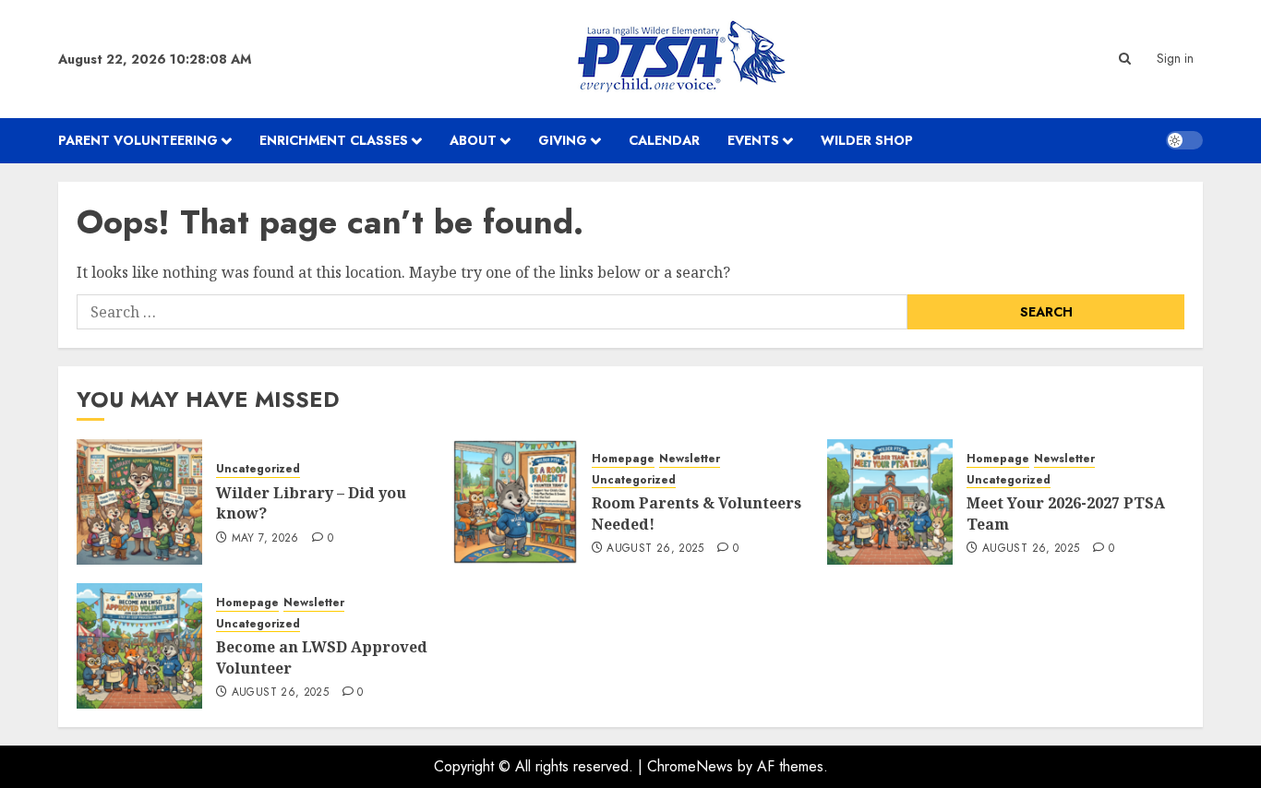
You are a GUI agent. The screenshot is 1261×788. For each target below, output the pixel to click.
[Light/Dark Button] (1184, 140)
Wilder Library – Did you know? (311, 503)
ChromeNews (690, 766)
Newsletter (689, 459)
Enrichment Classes (333, 140)
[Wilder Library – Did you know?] (139, 502)
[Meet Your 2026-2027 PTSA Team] (890, 502)
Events (753, 140)
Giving (562, 140)
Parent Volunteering (138, 140)
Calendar (664, 140)
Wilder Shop (867, 140)
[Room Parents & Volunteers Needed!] (515, 502)
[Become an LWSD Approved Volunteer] (139, 646)
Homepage (623, 459)
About (473, 140)
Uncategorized (258, 469)
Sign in (1175, 58)
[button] (1124, 59)
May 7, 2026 (265, 538)
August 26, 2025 (654, 549)
